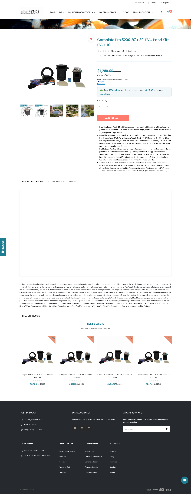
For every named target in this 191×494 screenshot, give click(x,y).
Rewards (113, 462)
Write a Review (131, 51)
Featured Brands (91, 467)
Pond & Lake (56, 12)
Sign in (153, 3)
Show (3, 247)
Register (166, 3)
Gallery (113, 451)
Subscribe (167, 429)
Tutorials (63, 472)
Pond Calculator (91, 472)
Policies (63, 462)
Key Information (56, 181)
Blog (112, 456)
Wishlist (141, 3)
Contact (113, 467)
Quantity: (102, 100)
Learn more (101, 84)
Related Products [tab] (31, 316)
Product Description (32, 181)
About (112, 472)
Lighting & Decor (108, 12)
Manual (72, 181)
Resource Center (142, 12)
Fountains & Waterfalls (80, 12)
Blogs (126, 12)
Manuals (63, 456)
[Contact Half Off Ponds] (184, 480)
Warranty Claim (65, 467)
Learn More (105, 94)
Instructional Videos (67, 451)
